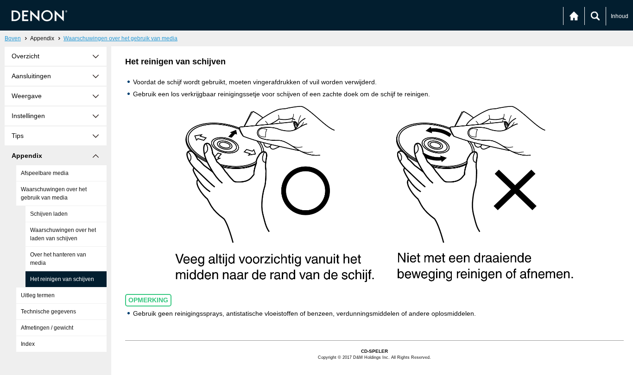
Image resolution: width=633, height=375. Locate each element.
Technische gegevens (48, 311)
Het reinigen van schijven (62, 279)
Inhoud (619, 16)
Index (28, 344)
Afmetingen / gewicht (47, 328)
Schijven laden (49, 214)
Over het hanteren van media (58, 258)
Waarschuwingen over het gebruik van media (120, 38)
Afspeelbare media (45, 173)
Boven (13, 38)
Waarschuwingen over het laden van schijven (63, 234)
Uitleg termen (38, 295)
